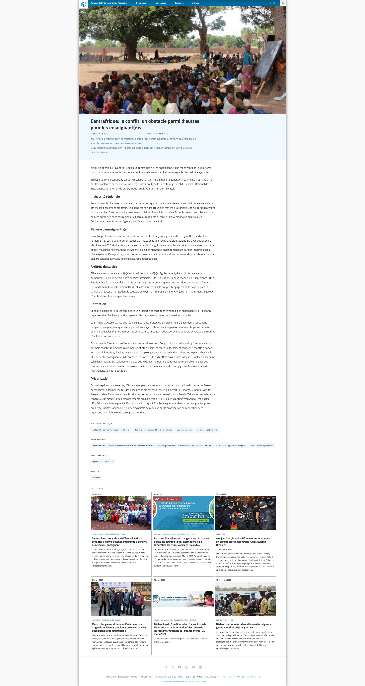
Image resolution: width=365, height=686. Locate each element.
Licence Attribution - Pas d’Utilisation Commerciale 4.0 (238, 676)
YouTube (180, 667)
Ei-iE (83, 5)
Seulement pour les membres (283, 3)
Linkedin (200, 667)
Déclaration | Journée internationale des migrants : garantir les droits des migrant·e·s (245, 614)
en (270, 3)
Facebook (166, 667)
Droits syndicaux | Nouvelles (262, 445)
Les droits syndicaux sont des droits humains (153, 430)
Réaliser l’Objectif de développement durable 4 (111, 430)
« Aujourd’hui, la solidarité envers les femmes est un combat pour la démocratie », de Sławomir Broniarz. (245, 532)
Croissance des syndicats (207, 430)
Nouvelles (96, 477)
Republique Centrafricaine (102, 461)
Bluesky (193, 667)
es (278, 3)
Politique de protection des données (191, 681)
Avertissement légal (169, 681)
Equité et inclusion (184, 430)
